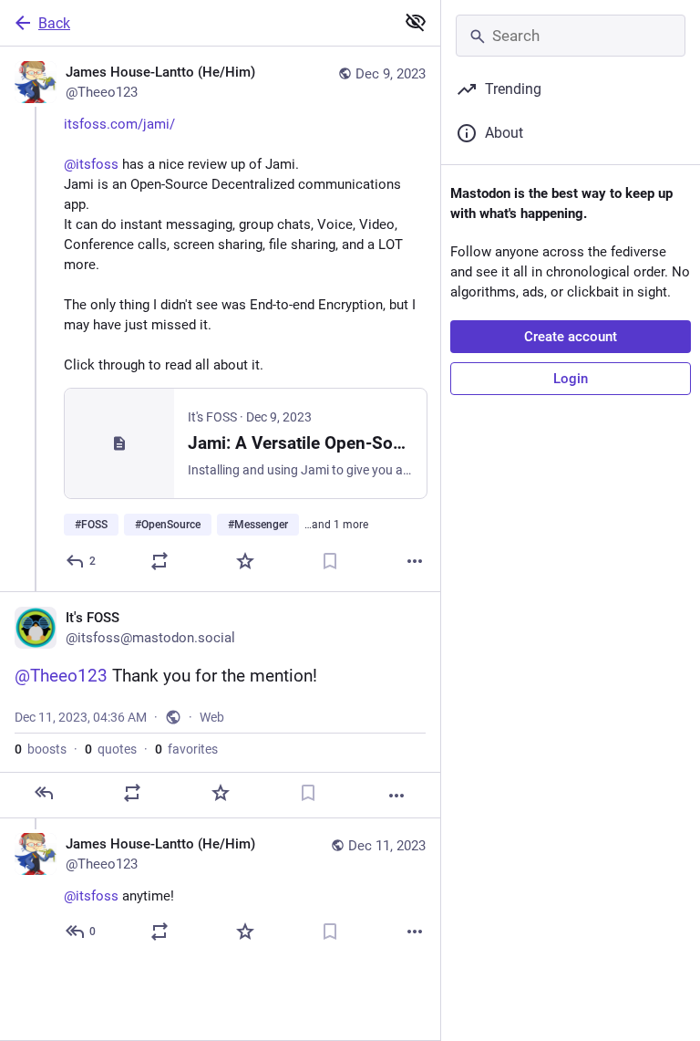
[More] (415, 561)
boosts (41, 749)
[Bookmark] (330, 561)
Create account (570, 336)
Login (570, 378)
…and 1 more (336, 524)
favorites (186, 749)
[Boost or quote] (159, 561)
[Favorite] (245, 561)
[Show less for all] (415, 22)
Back (54, 23)
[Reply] (44, 793)
